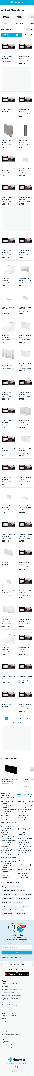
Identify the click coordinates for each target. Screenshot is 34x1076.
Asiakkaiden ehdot (8, 1002)
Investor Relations (8, 1022)
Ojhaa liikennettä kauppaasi (11, 996)
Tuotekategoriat (7, 1028)
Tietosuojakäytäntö (8, 1048)
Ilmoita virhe (17, 722)
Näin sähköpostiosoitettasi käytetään (12, 957)
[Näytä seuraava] (27, 718)
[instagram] (15, 1067)
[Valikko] (2, 2)
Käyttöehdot (6, 1042)
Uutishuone (5, 1019)
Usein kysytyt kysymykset (11, 1005)
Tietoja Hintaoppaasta (9, 983)
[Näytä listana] (28, 29)
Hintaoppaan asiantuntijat (11, 1034)
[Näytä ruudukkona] (24, 29)
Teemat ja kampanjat (9, 1016)
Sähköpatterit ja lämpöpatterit (11, 7)
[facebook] (18, 1067)
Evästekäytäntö (7, 1045)
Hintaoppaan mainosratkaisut (12, 989)
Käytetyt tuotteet (8, 1031)
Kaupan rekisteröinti (8, 993)
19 (24, 718)
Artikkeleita (6, 1025)
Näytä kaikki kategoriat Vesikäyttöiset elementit (24, 795)
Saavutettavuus (7, 1008)
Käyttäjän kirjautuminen (10, 999)
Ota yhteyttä (6, 986)
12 (20, 718)
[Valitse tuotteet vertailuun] (25, 35)
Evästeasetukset (7, 1051)
